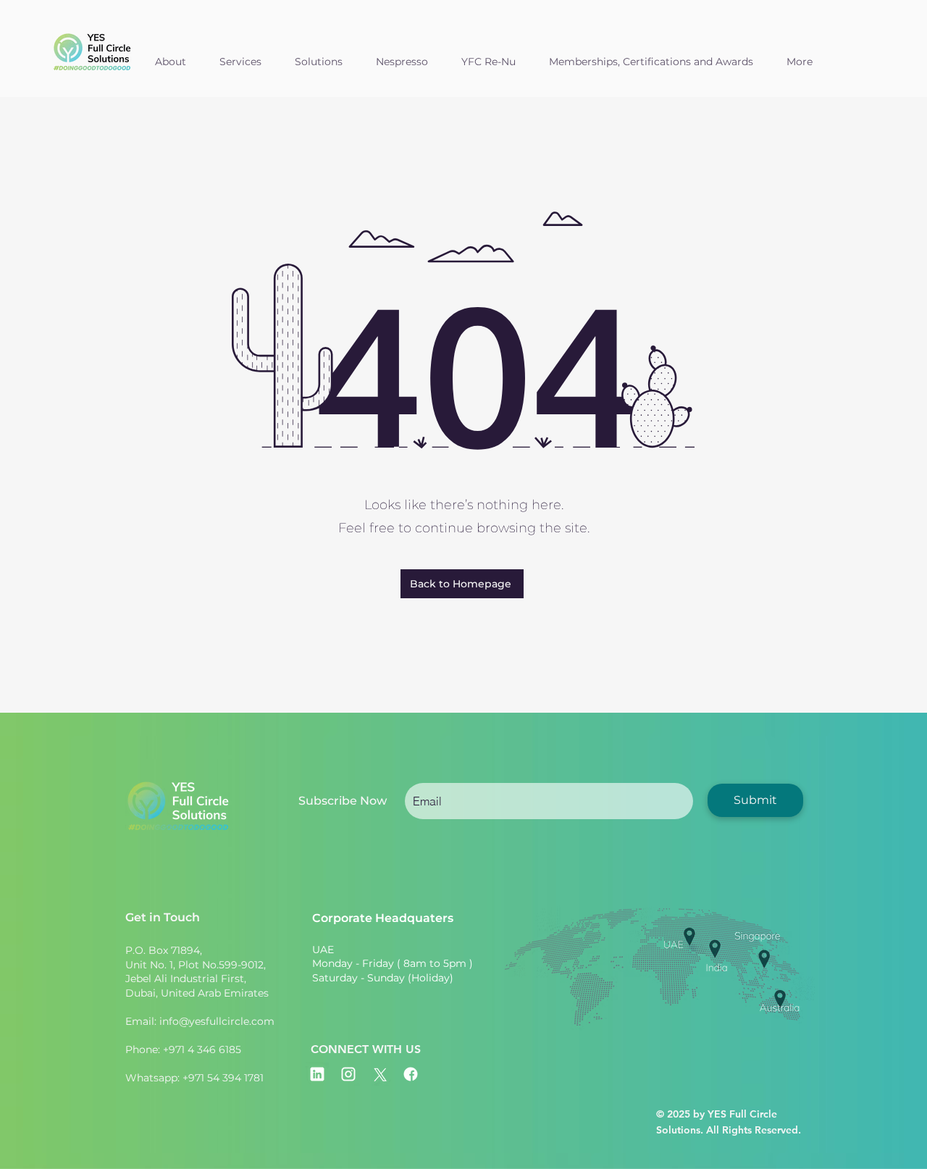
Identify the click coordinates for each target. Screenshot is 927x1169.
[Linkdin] (317, 1074)
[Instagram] (348, 1074)
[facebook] (410, 1074)
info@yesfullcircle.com (216, 1021)
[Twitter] (379, 1074)
